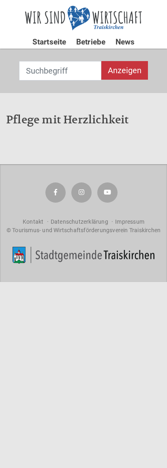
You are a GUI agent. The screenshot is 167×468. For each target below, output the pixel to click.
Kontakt (33, 221)
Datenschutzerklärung (79, 221)
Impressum (129, 221)
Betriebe (91, 42)
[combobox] (60, 70)
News (125, 42)
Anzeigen (124, 70)
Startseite (49, 42)
